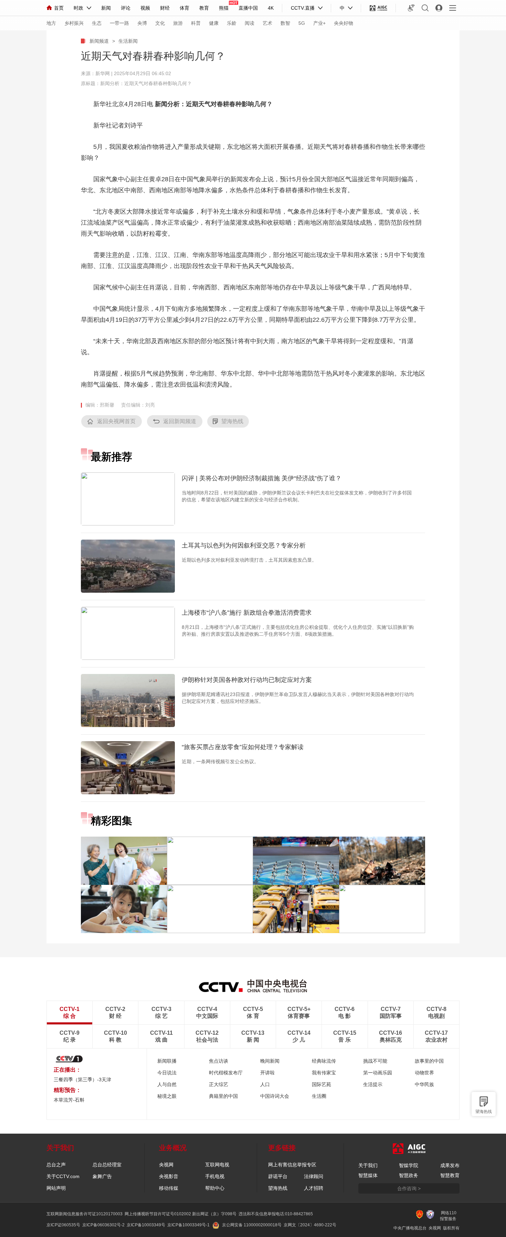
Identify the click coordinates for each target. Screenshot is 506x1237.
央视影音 (168, 1176)
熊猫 (224, 8)
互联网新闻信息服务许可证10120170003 (84, 1214)
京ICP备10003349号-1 (188, 1225)
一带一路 (119, 23)
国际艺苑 (321, 1084)
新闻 (106, 8)
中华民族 (424, 1084)
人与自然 (167, 1084)
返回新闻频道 (179, 421)
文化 (160, 23)
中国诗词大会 (274, 1096)
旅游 (178, 23)
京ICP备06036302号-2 (103, 1225)
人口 (265, 1084)
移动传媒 (168, 1188)
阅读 (249, 23)
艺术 (267, 23)
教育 (204, 8)
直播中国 (248, 8)
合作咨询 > (409, 1188)
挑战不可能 (375, 1061)
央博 (142, 23)
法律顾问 (313, 1176)
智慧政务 (408, 1175)
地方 (51, 23)
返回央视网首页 (116, 421)
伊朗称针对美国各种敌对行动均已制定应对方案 (247, 679)
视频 (145, 8)
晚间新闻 (270, 1061)
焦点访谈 (218, 1061)
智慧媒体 (368, 1175)
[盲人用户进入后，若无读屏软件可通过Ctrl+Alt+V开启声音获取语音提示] (411, 7)
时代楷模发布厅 (226, 1072)
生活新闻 (128, 41)
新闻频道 (99, 41)
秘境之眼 (167, 1096)
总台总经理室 (107, 1164)
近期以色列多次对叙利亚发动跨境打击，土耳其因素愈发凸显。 (249, 560)
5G (301, 23)
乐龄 (231, 23)
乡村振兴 (74, 23)
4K (271, 8)
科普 (196, 23)
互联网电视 (217, 1164)
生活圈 (319, 1096)
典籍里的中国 (223, 1096)
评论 (125, 8)
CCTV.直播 (303, 8)
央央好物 (343, 23)
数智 (285, 23)
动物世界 (424, 1072)
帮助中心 (214, 1188)
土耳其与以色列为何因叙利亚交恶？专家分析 (244, 545)
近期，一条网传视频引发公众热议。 (220, 761)
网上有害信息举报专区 (292, 1164)
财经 (165, 8)
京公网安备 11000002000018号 (252, 1225)
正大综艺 (218, 1084)
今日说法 (167, 1072)
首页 (59, 8)
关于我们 (368, 1165)
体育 (184, 8)
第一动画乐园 (377, 1072)
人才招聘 (313, 1188)
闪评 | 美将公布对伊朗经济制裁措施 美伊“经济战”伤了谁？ (261, 478)
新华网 (102, 73)
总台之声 (56, 1164)
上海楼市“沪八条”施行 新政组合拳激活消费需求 (247, 612)
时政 (78, 8)
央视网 (166, 1164)
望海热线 (483, 1111)
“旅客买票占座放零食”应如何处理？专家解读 (243, 747)
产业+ (319, 23)
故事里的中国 (429, 1061)
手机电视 (214, 1176)
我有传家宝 (324, 1072)
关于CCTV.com (63, 1176)
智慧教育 (450, 1175)
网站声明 (56, 1188)
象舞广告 (102, 1176)
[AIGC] (378, 7)
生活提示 (372, 1084)
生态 (97, 23)
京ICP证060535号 (63, 1225)
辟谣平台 (277, 1176)
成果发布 (450, 1165)
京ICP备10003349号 (146, 1225)
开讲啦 (267, 1072)
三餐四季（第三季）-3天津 (82, 1079)
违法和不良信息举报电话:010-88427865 (276, 1214)
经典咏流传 (324, 1061)
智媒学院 (408, 1165)
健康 (214, 23)
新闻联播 (167, 1061)
